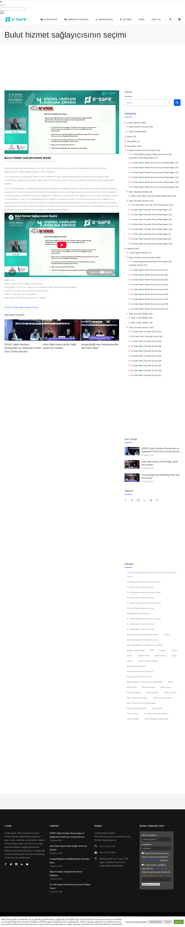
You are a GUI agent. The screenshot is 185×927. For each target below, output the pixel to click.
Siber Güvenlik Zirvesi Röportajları (141, 703)
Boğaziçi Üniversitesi (136, 650)
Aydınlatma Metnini (151, 860)
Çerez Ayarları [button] (155, 922)
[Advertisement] (85, 68)
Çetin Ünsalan (133, 719)
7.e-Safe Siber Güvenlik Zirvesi (144, 365)
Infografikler (132, 141)
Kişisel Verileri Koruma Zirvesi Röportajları (145, 682)
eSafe (15, 307)
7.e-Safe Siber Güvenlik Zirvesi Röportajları (149, 234)
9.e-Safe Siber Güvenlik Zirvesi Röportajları (149, 244)
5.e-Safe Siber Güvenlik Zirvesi (144, 356)
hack (174, 656)
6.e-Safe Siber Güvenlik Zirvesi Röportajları (149, 229)
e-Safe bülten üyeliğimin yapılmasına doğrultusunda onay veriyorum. (156, 868)
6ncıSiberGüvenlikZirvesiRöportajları (142, 634)
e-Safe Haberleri (19, 161)
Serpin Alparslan (134, 692)
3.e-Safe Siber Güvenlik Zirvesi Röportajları (149, 214)
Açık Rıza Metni (160, 868)
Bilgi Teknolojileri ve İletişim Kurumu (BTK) (145, 645)
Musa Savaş (166, 687)
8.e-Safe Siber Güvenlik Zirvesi (144, 370)
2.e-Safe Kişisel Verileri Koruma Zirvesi (147, 275)
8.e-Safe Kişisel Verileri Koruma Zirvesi (147, 304)
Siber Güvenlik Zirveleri (139, 201)
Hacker (130, 661)
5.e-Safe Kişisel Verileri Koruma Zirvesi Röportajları (153, 177)
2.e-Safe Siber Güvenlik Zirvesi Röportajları (149, 210)
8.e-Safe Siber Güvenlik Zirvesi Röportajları (149, 239)
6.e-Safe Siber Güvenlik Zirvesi (144, 361)
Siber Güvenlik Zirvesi (162, 698)
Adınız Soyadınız (149, 835)
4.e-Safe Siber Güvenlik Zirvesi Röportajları (149, 219)
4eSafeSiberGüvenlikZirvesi (139, 613)
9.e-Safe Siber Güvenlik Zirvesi (144, 375)
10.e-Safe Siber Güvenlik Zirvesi (144, 336)
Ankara (167, 634)
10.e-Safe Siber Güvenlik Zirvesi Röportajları (150, 205)
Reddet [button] (168, 922)
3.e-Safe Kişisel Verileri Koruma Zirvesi (147, 280)
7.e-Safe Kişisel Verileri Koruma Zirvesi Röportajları (153, 182)
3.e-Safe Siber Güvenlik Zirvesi (144, 346)
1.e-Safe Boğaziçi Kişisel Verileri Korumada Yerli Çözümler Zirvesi (152, 574)
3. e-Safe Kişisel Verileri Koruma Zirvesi (144, 592)
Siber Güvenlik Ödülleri (138, 192)
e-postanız (146, 844)
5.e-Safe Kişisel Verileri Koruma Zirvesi (147, 289)
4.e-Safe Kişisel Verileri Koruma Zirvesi (147, 284)
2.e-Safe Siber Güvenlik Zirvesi (144, 341)
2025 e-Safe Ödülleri (140, 323)
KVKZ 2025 (132, 687)
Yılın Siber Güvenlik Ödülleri (156, 713)
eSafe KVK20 (143, 656)
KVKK (170, 682)
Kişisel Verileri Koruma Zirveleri (142, 150)
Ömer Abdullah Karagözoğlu (157, 719)
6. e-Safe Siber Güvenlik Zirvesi (140, 629)
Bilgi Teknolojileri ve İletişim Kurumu (142, 640)
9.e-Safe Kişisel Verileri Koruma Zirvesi (147, 309)
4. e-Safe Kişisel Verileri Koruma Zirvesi (144, 603)
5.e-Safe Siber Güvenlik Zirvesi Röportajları (149, 224)
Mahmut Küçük (148, 687)
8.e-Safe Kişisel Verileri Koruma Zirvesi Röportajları (153, 187)
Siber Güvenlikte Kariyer (137, 698)
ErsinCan (8, 307)
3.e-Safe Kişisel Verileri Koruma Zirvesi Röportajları (153, 167)
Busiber (162, 650)
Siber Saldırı (157, 708)
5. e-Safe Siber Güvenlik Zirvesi (140, 624)
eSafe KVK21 (160, 656)
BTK (152, 650)
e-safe (9, 161)
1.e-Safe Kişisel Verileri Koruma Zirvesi (147, 270)
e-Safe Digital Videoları (138, 253)
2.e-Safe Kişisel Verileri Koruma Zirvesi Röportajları (153, 163)
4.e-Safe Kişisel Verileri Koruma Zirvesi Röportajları (153, 172)
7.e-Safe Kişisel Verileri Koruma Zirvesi (147, 299)
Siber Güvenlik (135, 131)
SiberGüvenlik (152, 692)
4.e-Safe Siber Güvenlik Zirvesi (144, 351)
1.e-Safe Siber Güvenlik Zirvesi (144, 331)
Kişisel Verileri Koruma (34, 161)
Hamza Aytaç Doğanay (148, 661)
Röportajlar (131, 146)
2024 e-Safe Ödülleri (140, 318)
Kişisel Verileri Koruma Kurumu (140, 671)
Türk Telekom (133, 713)
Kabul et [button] (178, 922)
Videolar (130, 248)
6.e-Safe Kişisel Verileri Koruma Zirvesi (147, 294)
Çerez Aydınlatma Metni (136, 922)
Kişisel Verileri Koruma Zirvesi (139, 677)
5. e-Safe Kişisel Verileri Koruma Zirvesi (144, 619)
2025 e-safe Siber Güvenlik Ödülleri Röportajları (151, 196)
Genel (129, 136)
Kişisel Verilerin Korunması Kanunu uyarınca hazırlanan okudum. (155, 857)
